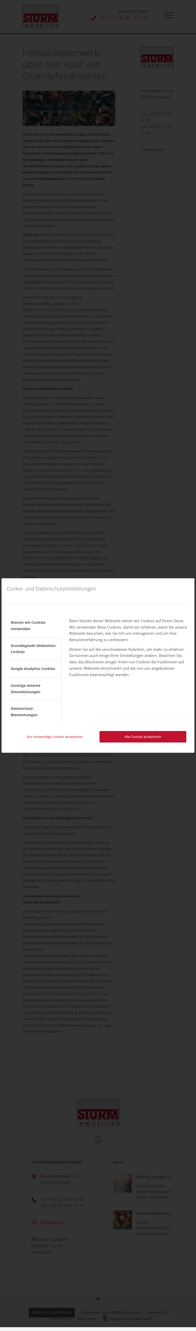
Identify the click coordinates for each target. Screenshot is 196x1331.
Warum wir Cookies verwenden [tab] (28, 625)
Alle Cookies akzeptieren (143, 736)
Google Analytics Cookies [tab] (33, 668)
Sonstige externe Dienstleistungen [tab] (25, 688)
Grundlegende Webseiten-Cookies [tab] (33, 648)
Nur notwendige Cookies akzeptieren (55, 736)
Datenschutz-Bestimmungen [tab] (24, 711)
